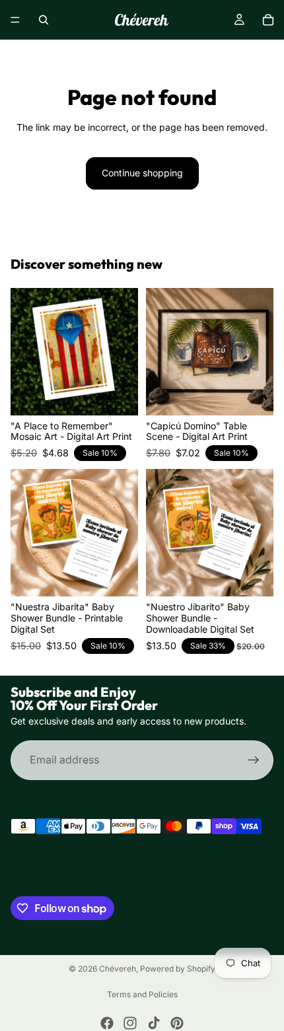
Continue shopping (142, 172)
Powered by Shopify (177, 969)
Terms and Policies (142, 994)
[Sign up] (253, 760)
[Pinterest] (177, 1023)
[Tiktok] (154, 1023)
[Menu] (15, 20)
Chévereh (117, 969)
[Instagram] (130, 1023)
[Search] (43, 19)
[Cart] (268, 19)
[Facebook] (107, 1023)
